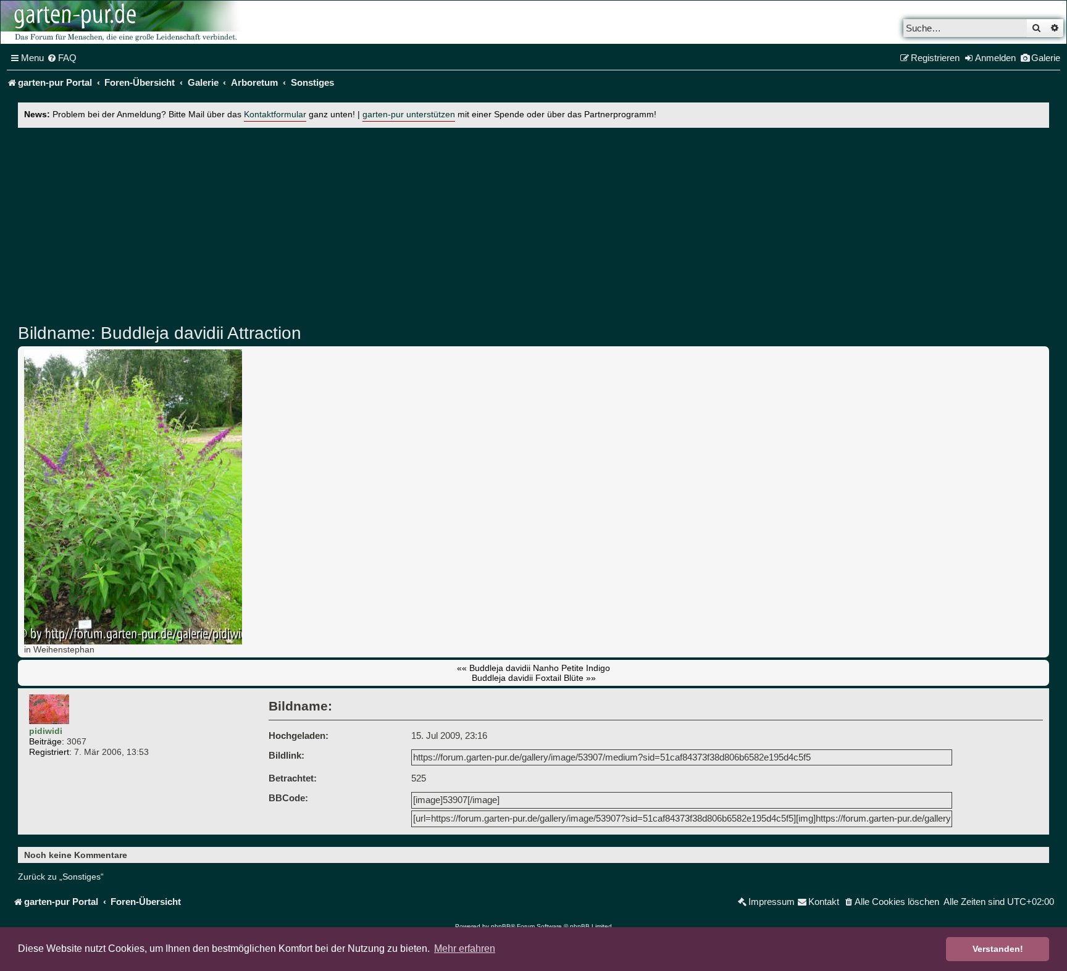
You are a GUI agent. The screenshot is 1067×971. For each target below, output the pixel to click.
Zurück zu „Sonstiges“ (61, 876)
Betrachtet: (293, 778)
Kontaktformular (275, 114)
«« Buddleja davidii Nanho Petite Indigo (533, 668)
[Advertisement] (533, 222)
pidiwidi (45, 731)
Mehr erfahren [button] (464, 948)
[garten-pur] (124, 22)
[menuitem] (62, 58)
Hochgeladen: (298, 735)
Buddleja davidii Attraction (198, 333)
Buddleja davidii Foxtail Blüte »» (534, 678)
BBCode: (288, 798)
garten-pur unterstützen (408, 114)
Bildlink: (286, 755)
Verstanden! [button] (998, 949)
